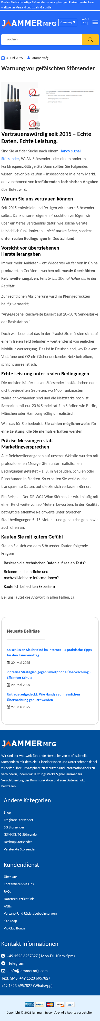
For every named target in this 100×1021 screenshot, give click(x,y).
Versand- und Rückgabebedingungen (30, 914)
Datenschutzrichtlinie (19, 899)
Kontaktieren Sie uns (19, 884)
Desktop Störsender (18, 842)
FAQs (7, 892)
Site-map (10, 921)
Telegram (15, 964)
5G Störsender (14, 827)
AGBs (8, 906)
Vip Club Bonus (14, 928)
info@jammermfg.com (28, 971)
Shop (7, 813)
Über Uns (10, 877)
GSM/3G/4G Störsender (21, 835)
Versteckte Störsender (20, 849)
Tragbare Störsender (18, 820)
